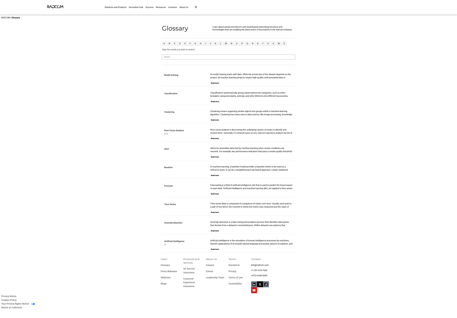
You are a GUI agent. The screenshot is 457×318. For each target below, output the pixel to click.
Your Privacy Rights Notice (15, 303)
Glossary (165, 265)
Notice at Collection (11, 307)
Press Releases (169, 271)
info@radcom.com (260, 265)
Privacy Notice (8, 296)
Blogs (163, 283)
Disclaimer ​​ (234, 265)
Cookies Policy (9, 300)
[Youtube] (254, 290)
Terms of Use (235, 277)
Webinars (166, 277)
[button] (196, 7)
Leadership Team (215, 277)
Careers (210, 265)
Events (209, 271)
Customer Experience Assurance (189, 282)
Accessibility (235, 283)
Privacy (232, 271)
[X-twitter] (260, 284)
